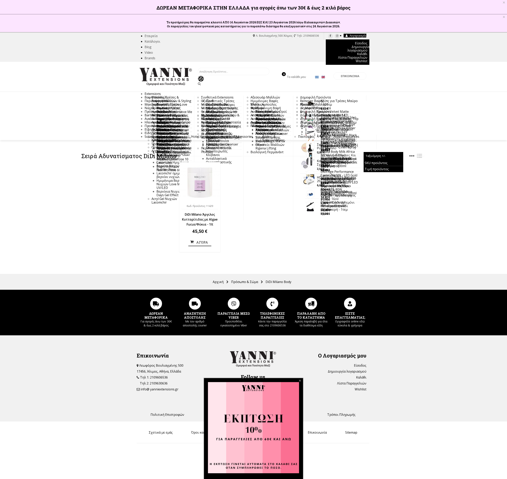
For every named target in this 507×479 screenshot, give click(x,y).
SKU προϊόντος (376, 163)
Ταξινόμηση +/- (376, 156)
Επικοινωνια (350, 76)
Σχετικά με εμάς (161, 432)
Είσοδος (360, 365)
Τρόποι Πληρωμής (341, 414)
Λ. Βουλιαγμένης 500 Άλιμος (274, 35)
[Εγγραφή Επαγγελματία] (350, 303)
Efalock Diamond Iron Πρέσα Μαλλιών (337, 131)
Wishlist (360, 389)
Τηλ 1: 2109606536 (153, 377)
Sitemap (351, 432)
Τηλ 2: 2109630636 (154, 383)
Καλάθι (361, 377)
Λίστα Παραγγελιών (351, 383)
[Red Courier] (195, 303)
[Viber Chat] (233, 303)
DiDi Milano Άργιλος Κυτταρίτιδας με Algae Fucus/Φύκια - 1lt (200, 219)
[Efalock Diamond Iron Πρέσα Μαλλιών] (310, 132)
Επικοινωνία (317, 432)
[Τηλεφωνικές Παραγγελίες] (272, 303)
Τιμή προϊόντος (377, 169)
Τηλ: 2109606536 (307, 35)
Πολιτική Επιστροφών (167, 414)
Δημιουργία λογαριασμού (347, 371)
